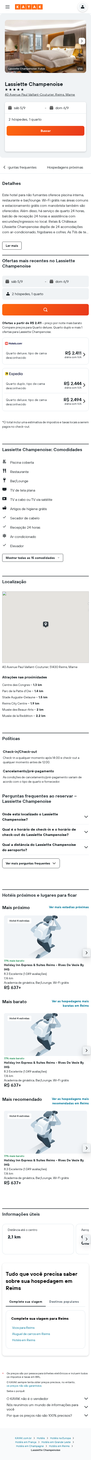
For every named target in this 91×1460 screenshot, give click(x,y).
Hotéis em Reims (23, 1340)
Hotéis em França (25, 1442)
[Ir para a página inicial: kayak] (29, 6)
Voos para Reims (23, 1328)
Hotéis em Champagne (30, 1446)
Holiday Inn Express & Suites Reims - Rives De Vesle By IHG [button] (44, 967)
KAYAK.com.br (23, 1438)
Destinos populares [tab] (64, 1302)
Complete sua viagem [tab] (25, 1302)
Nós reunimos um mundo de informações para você (42, 1407)
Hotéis (41, 1438)
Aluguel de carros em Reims (31, 1334)
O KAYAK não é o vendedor (27, 1398)
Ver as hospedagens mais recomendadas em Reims (70, 1101)
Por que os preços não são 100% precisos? (39, 1415)
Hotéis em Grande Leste (56, 1442)
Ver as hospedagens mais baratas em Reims (70, 1003)
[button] (7, 7)
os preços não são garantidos (24, 1385)
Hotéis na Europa (60, 1438)
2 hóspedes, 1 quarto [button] (25, 119)
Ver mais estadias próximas (69, 907)
